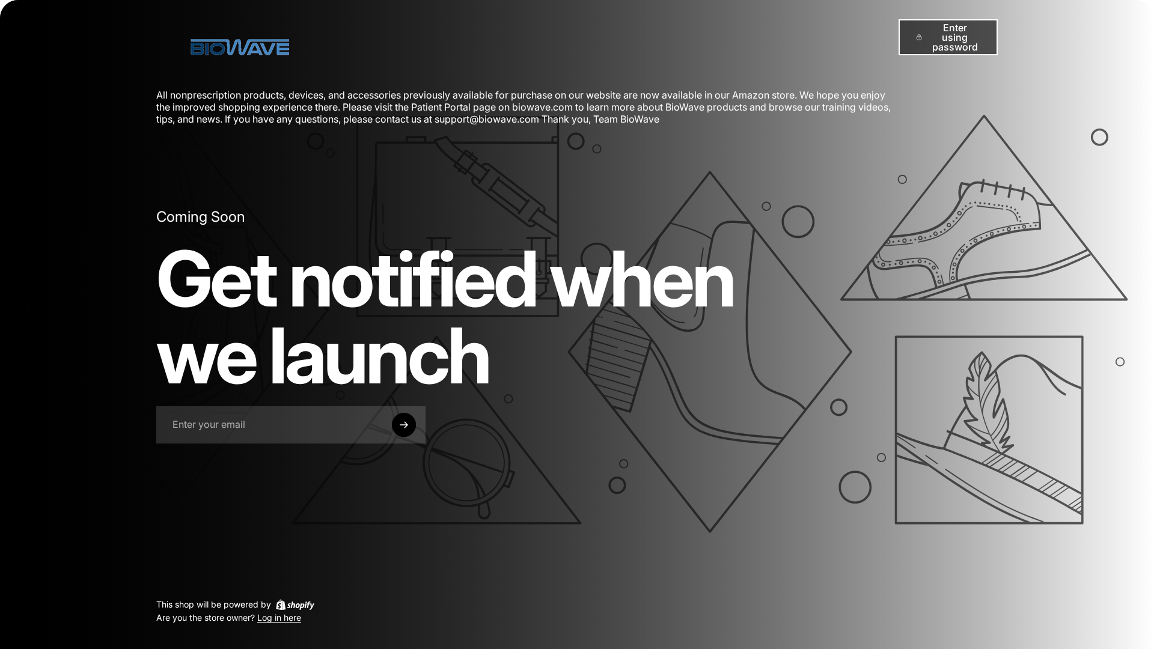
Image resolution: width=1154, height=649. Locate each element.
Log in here (279, 618)
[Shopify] (295, 604)
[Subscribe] (404, 425)
